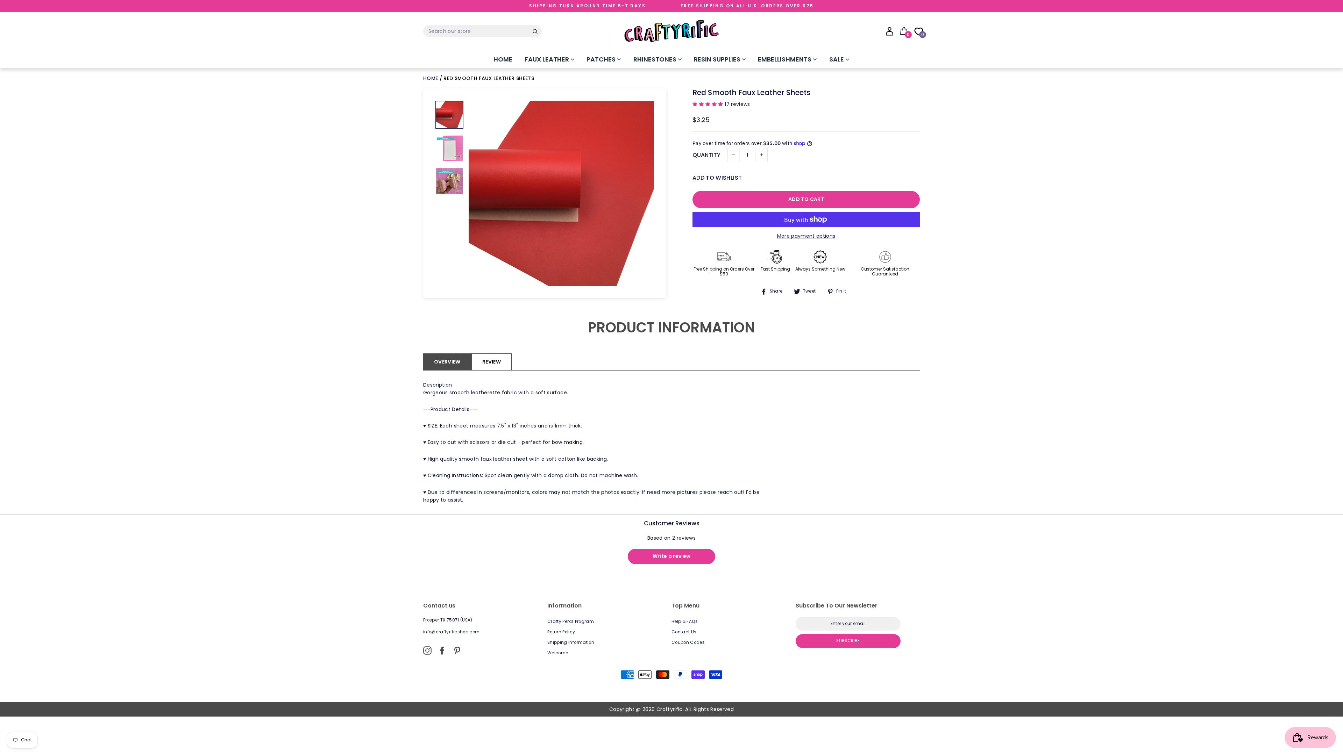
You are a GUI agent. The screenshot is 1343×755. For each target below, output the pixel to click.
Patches (602, 59)
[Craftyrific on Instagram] (427, 650)
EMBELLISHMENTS (785, 59)
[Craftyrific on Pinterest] (457, 650)
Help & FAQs (685, 621)
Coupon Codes (688, 642)
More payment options (806, 235)
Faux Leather (547, 59)
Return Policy (561, 632)
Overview (447, 361)
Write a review (672, 556)
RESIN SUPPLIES (718, 59)
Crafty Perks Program (570, 621)
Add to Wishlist (717, 178)
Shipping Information (570, 642)
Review (491, 361)
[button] (708, 104)
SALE (837, 59)
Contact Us (684, 632)
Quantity (706, 155)
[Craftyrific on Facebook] (442, 650)
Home (502, 59)
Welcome (557, 653)
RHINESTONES (655, 59)
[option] (561, 193)
